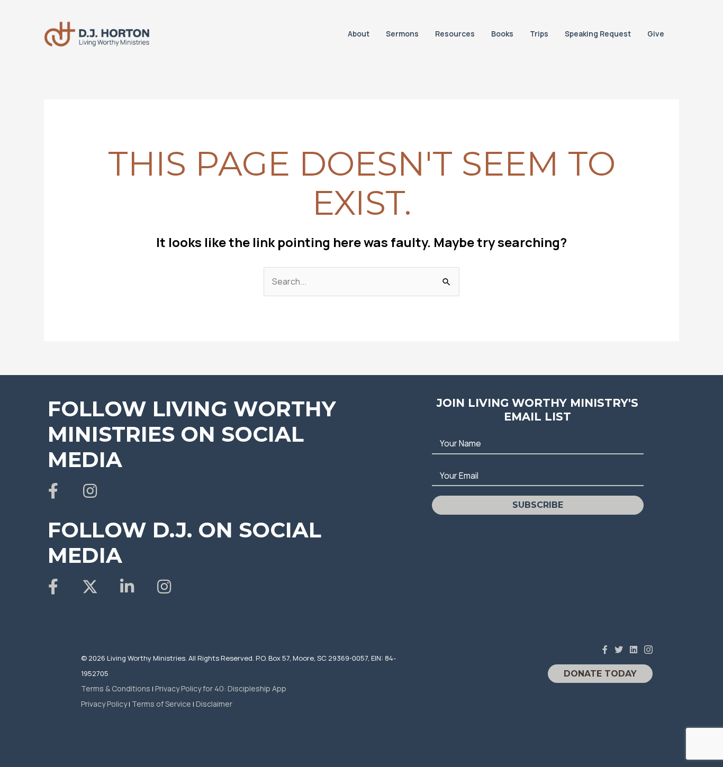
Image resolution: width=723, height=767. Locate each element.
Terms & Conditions (115, 688)
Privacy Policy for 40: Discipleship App (220, 688)
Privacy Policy (104, 704)
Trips (539, 34)
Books (502, 34)
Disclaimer (214, 704)
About (358, 34)
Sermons (402, 34)
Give (655, 34)
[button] (53, 491)
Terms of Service (161, 704)
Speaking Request (598, 34)
